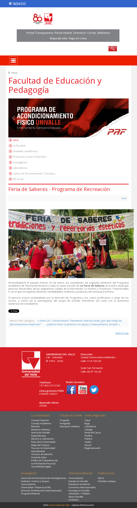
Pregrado (64, 420)
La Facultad (19, 145)
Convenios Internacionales (82, 487)
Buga (87, 423)
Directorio (79, 33)
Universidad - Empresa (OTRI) (35, 487)
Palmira (88, 438)
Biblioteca (103, 33)
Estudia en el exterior (79, 484)
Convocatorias (28, 484)
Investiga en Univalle (79, 490)
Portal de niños (39, 457)
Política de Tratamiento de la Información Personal (44, 462)
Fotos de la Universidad (43, 441)
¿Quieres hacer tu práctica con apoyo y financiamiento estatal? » (83, 324)
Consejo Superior (40, 420)
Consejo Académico (41, 423)
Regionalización (93, 448)
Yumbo (88, 441)
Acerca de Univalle (40, 432)
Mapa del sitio (58, 38)
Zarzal (88, 445)
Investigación (20, 162)
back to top (122, 333)
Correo (91, 33)
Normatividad (38, 451)
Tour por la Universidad (43, 448)
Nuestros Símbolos (40, 429)
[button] (68, 117)
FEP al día (18, 179)
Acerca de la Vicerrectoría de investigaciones (43, 478)
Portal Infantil (63, 33)
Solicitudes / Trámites (79, 493)
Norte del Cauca (93, 432)
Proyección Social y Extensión (29, 156)
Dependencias (38, 435)
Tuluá (87, 420)
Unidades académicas (25, 151)
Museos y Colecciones (42, 438)
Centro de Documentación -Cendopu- (34, 173)
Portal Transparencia (39, 33)
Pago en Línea (78, 38)
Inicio (16, 140)
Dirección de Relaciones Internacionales (41, 490)
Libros (101, 478)
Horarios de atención (42, 454)
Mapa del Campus (40, 445)
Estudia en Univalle (78, 481)
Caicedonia (90, 426)
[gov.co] (17, 3)
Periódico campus (107, 481)
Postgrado (65, 423)
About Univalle (75, 496)
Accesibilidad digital (41, 466)
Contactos (73, 499)
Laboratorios (20, 167)
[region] (68, 117)
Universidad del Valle (59, 505)
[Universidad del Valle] (68, 19)
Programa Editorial (30, 493)
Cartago (89, 429)
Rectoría (35, 426)
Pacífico (88, 435)
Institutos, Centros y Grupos (35, 481)
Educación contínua (70, 426)
